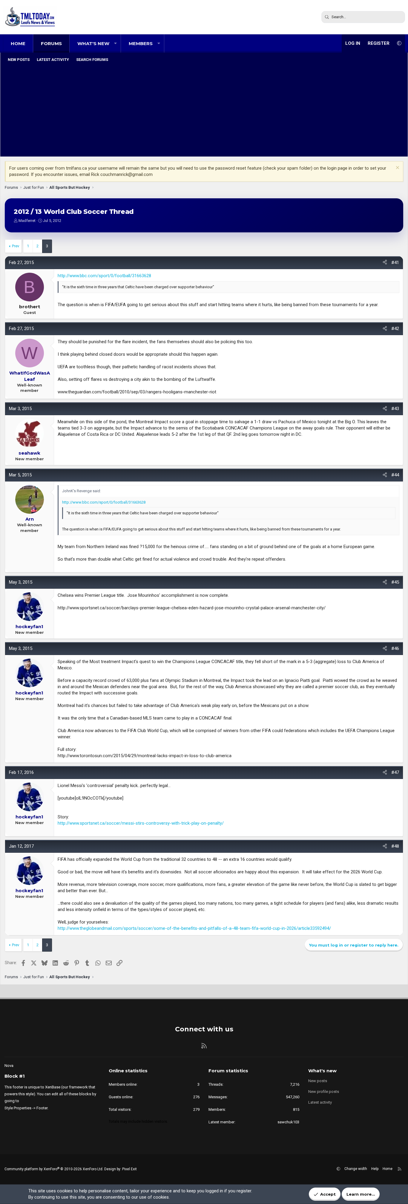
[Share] (385, 263)
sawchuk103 (288, 1122)
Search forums (92, 59)
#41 (395, 262)
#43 (395, 408)
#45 (395, 582)
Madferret (27, 220)
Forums (51, 43)
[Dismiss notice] (396, 168)
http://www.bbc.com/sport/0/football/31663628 (104, 275)
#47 (395, 772)
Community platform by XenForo (53, 1169)
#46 (395, 648)
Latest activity (53, 59)
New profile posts (323, 1091)
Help (374, 1169)
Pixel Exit (129, 1169)
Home (18, 43)
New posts (19, 59)
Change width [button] (355, 1169)
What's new (93, 43)
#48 (395, 846)
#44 (395, 475)
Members (141, 43)
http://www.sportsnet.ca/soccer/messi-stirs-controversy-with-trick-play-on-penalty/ (141, 823)
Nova (8, 1065)
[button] (115, 43)
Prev (15, 246)
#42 (395, 328)
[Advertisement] (204, 110)
